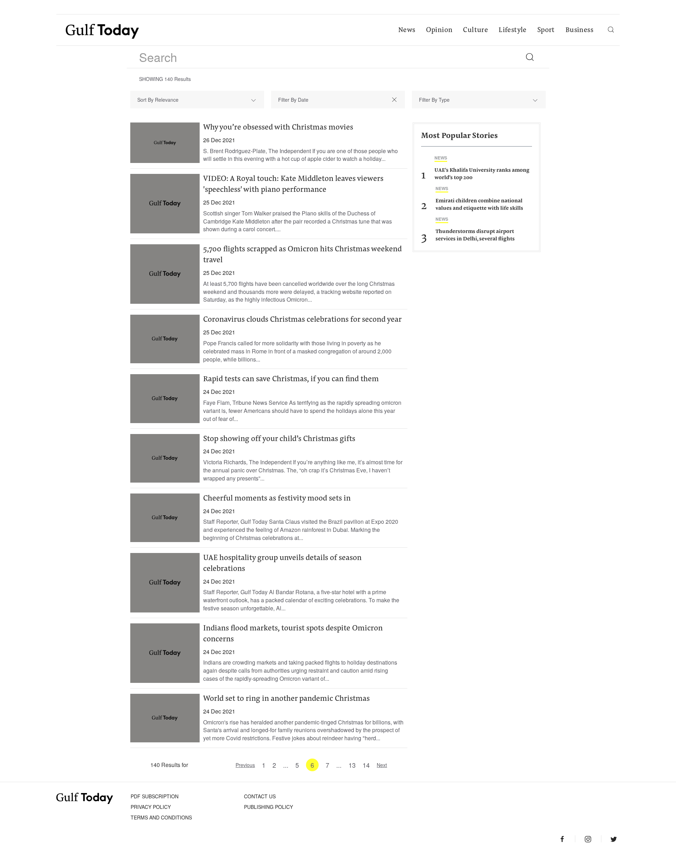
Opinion (439, 30)
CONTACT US (260, 796)
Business (579, 30)
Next (382, 764)
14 (366, 764)
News (406, 30)
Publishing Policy (268, 806)
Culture (475, 30)
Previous (245, 764)
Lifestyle (513, 30)
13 (352, 764)
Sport (546, 30)
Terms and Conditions (161, 817)
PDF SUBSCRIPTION (155, 796)
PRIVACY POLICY (151, 806)
